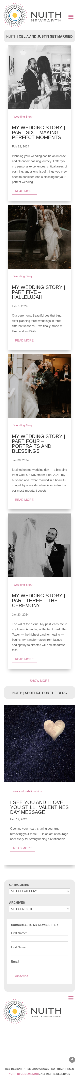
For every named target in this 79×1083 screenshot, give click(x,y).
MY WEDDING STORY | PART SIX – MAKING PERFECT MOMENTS (38, 132)
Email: (15, 961)
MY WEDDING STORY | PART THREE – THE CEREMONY (38, 600)
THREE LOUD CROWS (35, 1068)
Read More (22, 848)
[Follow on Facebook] (72, 1060)
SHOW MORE (39, 680)
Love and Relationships (27, 791)
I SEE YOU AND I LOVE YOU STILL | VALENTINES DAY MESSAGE (39, 807)
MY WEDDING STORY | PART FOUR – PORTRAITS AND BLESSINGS (38, 444)
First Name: (19, 933)
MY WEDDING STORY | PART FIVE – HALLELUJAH (38, 292)
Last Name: (19, 947)
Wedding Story (23, 116)
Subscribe (21, 976)
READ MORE (24, 191)
